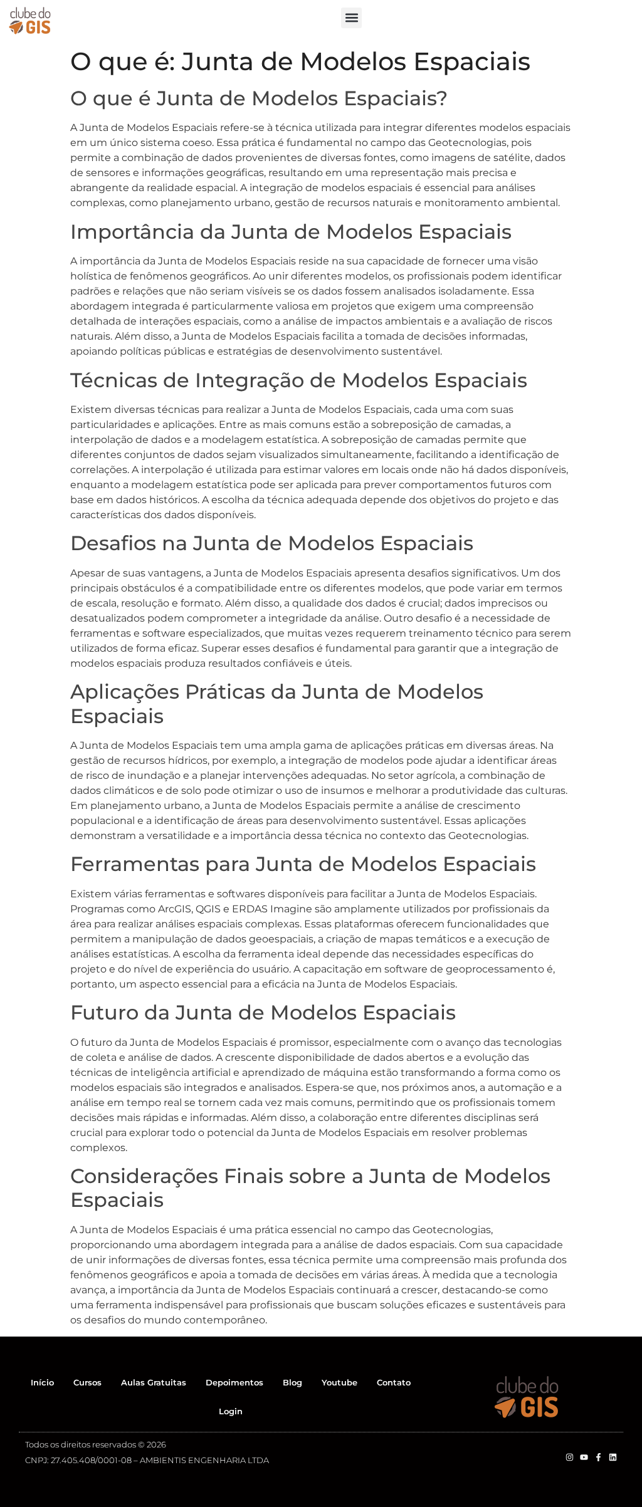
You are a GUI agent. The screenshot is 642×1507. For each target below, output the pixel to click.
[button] (351, 18)
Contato (394, 1382)
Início (42, 1382)
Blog (292, 1382)
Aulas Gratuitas (153, 1382)
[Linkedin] (613, 1457)
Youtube (339, 1382)
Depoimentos (234, 1382)
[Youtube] (584, 1457)
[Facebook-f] (598, 1457)
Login (231, 1411)
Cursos (87, 1382)
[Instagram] (570, 1457)
